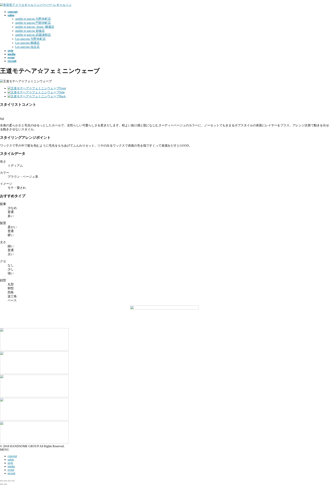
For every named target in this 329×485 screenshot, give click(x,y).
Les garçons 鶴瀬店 (27, 42)
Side (62, 92)
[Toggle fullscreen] (9, 480)
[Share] (5, 480)
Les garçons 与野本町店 (30, 38)
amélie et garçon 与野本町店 (33, 18)
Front (62, 88)
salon (11, 459)
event (11, 469)
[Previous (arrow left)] (1, 484)
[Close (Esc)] (1, 480)
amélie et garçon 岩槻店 (30, 30)
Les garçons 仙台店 (27, 46)
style (10, 463)
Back (62, 96)
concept (12, 456)
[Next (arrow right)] (5, 484)
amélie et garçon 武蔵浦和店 (33, 34)
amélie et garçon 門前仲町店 (33, 22)
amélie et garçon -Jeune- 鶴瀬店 (34, 26)
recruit (11, 473)
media (11, 466)
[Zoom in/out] (12, 480)
